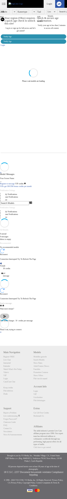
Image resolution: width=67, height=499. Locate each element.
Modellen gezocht (40, 357)
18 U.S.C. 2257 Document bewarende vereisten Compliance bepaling (33, 473)
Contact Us (7, 428)
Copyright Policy (29, 483)
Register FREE (8, 357)
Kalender (6, 366)
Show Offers (38, 375)
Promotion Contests (41, 372)
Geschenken (38, 397)
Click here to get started (42, 447)
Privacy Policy (57, 480)
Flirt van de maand (40, 378)
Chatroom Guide (9, 422)
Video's (6, 372)
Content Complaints (43, 483)
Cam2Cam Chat (9, 382)
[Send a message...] (33, 303)
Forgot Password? (10, 419)
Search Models (39, 360)
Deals (5, 394)
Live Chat (7, 360)
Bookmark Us (39, 416)
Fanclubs (37, 369)
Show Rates (38, 363)
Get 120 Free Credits (41, 413)
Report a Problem (9, 413)
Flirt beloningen (39, 400)
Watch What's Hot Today (12, 369)
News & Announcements (12, 435)
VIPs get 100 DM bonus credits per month (16, 186)
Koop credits (8, 388)
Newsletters (7, 431)
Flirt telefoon (8, 391)
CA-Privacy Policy (15, 483)
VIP (5, 375)
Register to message (7, 184)
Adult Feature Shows (41, 366)
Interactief (7, 363)
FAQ (5, 425)
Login (49, 4)
